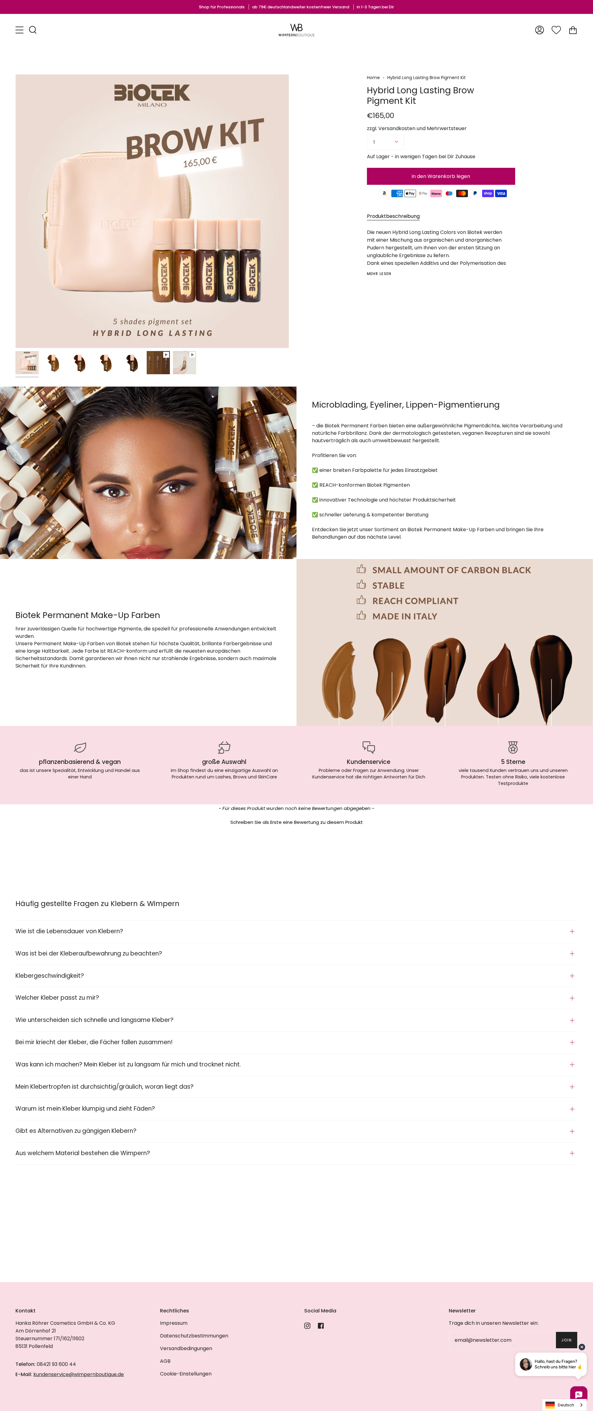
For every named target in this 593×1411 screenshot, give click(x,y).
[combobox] (564, 1405)
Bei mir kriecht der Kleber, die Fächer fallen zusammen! (94, 1042)
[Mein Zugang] (539, 30)
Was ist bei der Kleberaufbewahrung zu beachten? (88, 953)
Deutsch (566, 1405)
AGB (165, 1361)
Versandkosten (396, 128)
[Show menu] (20, 30)
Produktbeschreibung (393, 216)
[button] (296, 821)
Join (566, 1340)
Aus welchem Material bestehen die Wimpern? (82, 1153)
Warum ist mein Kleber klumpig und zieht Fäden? (85, 1108)
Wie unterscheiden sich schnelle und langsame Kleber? (94, 1020)
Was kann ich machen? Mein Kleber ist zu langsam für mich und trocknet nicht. (128, 1064)
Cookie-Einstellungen (186, 1373)
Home (373, 77)
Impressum (173, 1323)
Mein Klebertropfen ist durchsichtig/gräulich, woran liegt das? (104, 1087)
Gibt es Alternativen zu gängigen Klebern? (76, 1131)
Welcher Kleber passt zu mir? (57, 998)
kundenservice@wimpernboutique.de (78, 1374)
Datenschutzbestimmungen (194, 1335)
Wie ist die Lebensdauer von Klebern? (69, 931)
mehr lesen (379, 274)
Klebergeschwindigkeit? (49, 976)
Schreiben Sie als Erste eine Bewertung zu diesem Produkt (296, 822)
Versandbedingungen (186, 1348)
